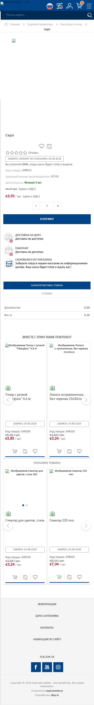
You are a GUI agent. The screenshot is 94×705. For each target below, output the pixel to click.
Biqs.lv (55, 695)
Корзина (82, 3)
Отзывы (47, 293)
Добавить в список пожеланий (35, 451)
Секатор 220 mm (62, 520)
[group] (25, 489)
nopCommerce (54, 690)
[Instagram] (58, 667)
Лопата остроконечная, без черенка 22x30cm (67, 397)
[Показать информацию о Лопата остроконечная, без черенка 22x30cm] (69, 363)
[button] (23, 505)
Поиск (89, 15)
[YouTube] (47, 667)
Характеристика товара (47, 285)
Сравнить (25, 451)
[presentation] (7, 400)
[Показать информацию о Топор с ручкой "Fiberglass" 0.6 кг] (25, 363)
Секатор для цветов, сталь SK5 (25, 523)
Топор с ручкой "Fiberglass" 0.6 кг (18, 397)
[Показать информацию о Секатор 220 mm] (69, 489)
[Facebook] (36, 667)
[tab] (47, 285)
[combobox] (42, 15)
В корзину (15, 451)
